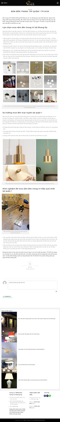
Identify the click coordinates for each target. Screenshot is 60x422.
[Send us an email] (47, 396)
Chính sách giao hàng (15, 414)
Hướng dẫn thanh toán (15, 409)
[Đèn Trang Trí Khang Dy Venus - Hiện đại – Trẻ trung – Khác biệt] (30, 3)
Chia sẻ (30, 9)
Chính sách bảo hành (17, 412)
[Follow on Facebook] (45, 396)
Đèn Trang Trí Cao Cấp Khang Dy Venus (34, 420)
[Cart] (58, 3)
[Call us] (50, 396)
